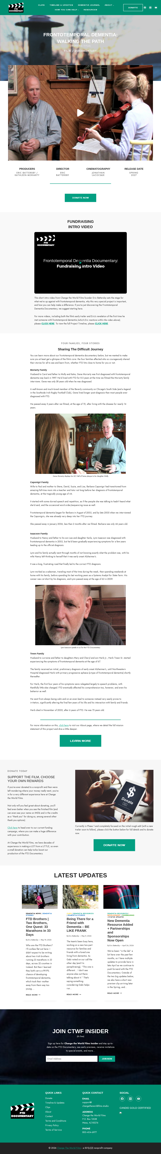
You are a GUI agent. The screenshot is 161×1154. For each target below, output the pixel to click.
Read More (33, 995)
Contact (49, 1116)
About (48, 1111)
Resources (90, 10)
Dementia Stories (76, 915)
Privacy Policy (52, 1125)
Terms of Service (53, 1130)
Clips (41, 5)
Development (114, 915)
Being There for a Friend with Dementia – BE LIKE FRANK (80, 925)
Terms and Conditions (55, 1120)
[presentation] (40, 897)
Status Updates (116, 917)
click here (64, 725)
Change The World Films (69, 1148)
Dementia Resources (83, 913)
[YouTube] (156, 7)
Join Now (107, 1058)
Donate (133, 7)
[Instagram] (150, 7)
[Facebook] (145, 7)
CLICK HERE (47, 323)
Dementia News (33, 913)
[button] (80, 113)
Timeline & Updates (61, 5)
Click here (12, 827)
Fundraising (128, 915)
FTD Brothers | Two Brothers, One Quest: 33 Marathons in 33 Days (38, 927)
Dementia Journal (89, 5)
